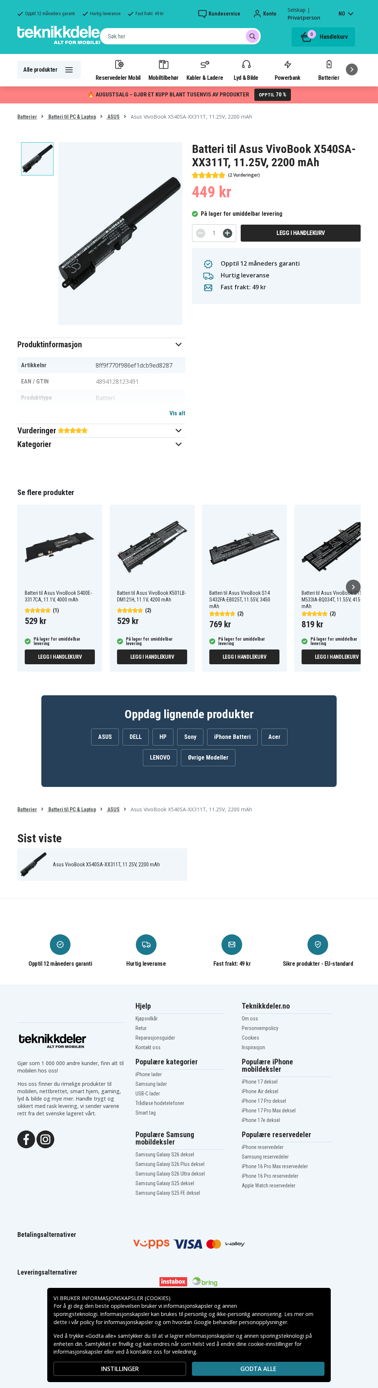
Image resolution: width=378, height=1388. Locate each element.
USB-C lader (147, 1094)
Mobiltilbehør (163, 77)
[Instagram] (45, 1139)
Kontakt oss (148, 1047)
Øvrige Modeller (208, 757)
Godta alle (258, 1369)
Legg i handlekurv (300, 232)
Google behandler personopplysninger (240, 1322)
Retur (141, 1028)
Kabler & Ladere (204, 77)
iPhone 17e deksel (261, 1120)
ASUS (113, 117)
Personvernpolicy (260, 1028)
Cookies (250, 1038)
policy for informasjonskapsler (116, 1322)
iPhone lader (148, 1074)
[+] (227, 233)
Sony (190, 736)
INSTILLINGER (120, 1369)
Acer (274, 736)
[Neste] (352, 69)
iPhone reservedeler (263, 1147)
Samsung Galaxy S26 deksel (164, 1154)
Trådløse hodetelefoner (159, 1103)
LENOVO (160, 757)
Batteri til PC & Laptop (71, 117)
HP (162, 736)
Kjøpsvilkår (146, 1019)
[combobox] (180, 36)
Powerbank (287, 77)
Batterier (328, 77)
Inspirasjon (253, 1047)
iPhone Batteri (232, 736)
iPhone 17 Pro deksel (264, 1101)
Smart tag (145, 1113)
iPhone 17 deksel (260, 1082)
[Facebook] (26, 1139)
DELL (136, 736)
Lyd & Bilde (246, 77)
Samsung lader (151, 1084)
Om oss (250, 1019)
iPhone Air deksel (260, 1091)
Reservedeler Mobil (118, 77)
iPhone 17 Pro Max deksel (269, 1111)
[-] (200, 233)
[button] (101, 344)
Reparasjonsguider (155, 1038)
